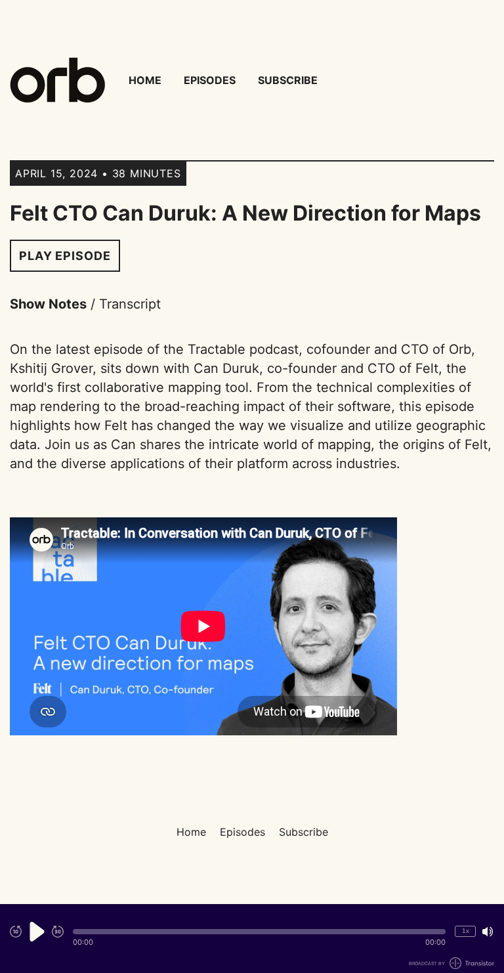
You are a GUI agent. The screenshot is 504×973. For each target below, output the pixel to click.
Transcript (130, 304)
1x (465, 930)
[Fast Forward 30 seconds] (58, 932)
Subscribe (288, 80)
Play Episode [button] (65, 256)
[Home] (57, 80)
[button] (259, 931)
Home (145, 80)
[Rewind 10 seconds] (16, 932)
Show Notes (48, 304)
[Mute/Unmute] (487, 931)
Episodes (210, 80)
